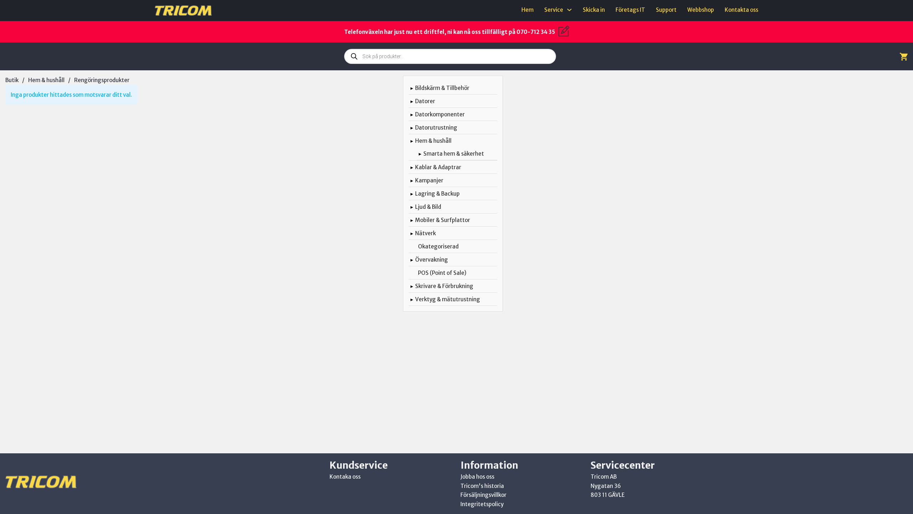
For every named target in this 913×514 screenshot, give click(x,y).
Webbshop (700, 9)
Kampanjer (429, 180)
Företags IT (630, 9)
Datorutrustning (436, 127)
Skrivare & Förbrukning (444, 286)
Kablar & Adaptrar (438, 167)
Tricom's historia (482, 486)
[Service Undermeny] (569, 9)
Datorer (425, 101)
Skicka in (594, 9)
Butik (12, 80)
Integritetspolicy (482, 504)
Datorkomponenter (440, 114)
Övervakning (431, 259)
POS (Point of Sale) (442, 272)
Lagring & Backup (437, 193)
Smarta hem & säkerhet (453, 153)
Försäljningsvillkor (483, 495)
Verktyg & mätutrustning (447, 299)
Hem (527, 9)
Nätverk (425, 233)
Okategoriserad (438, 246)
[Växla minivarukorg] (904, 56)
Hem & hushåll (46, 80)
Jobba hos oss (477, 476)
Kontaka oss (345, 476)
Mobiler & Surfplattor (442, 220)
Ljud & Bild (428, 206)
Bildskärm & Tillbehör (442, 88)
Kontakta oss (741, 9)
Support (666, 9)
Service (553, 9)
